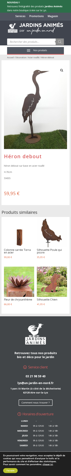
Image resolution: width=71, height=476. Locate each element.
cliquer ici (48, 464)
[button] (62, 70)
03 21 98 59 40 (35, 376)
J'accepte (10, 470)
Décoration (21, 57)
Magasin (53, 16)
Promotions (36, 16)
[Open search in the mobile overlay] (35, 41)
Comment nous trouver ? (35, 402)
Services (20, 16)
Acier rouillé (33, 57)
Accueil (10, 57)
